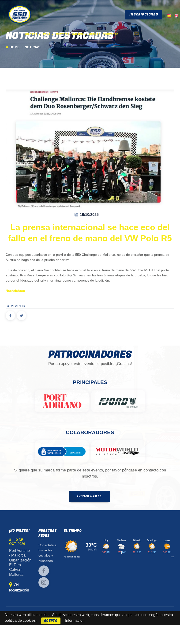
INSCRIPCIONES (143, 14)
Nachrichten (15, 291)
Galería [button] (78, 34)
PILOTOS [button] (31, 34)
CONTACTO (110, 34)
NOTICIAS (63, 34)
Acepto (51, 620)
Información (75, 620)
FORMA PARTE (89, 496)
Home (14, 47)
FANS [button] (47, 34)
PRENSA (94, 34)
